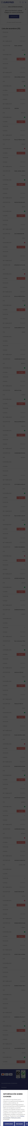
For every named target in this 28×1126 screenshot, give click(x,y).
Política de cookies (16, 1117)
